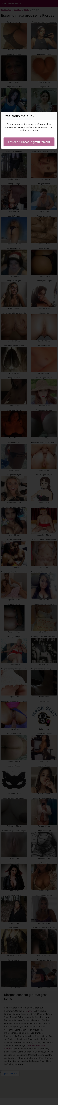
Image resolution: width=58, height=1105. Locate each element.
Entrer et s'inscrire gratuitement (29, 142)
